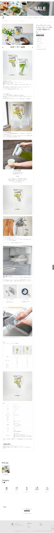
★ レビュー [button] (53, 267)
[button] (48, 18)
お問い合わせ (29, 526)
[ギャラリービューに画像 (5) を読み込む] (20, 47)
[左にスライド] (3, 47)
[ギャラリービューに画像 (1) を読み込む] (11, 47)
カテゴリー (20, 17)
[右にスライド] (32, 47)
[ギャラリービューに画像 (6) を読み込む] (22, 47)
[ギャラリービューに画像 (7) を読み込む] (24, 47)
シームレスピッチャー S (17, 356)
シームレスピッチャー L (27, 356)
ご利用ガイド (29, 527)
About (28, 524)
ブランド (25, 17)
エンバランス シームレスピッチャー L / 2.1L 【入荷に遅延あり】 (17, 20)
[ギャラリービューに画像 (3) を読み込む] (15, 47)
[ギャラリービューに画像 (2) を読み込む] (13, 47)
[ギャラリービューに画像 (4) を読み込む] (18, 47)
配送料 (37, 33)
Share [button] (51, 22)
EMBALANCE (6, 20)
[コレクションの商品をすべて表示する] (6, 488)
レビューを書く (27, 510)
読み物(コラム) (30, 17)
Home (2, 20)
